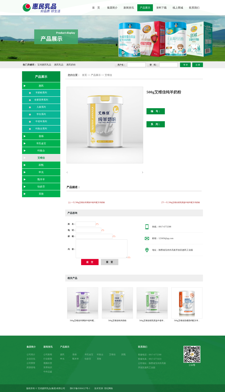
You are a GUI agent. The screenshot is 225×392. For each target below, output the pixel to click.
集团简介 (112, 7)
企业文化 (31, 359)
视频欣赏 (47, 363)
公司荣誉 (31, 363)
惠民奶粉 (71, 64)
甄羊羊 (41, 179)
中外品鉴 (47, 372)
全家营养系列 (41, 100)
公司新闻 (47, 354)
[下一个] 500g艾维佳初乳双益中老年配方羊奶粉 (180, 202)
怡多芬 (41, 186)
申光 (41, 172)
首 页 (96, 7)
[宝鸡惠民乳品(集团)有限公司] (41, 8)
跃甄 (41, 165)
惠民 (41, 85)
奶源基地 (31, 367)
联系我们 (194, 7)
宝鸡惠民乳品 (44, 64)
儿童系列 (41, 107)
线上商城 (178, 7)
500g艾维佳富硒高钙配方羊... (187, 320)
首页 (84, 75)
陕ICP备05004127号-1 (79, 388)
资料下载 (161, 7)
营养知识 (47, 367)
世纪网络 (108, 388)
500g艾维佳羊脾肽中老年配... (82, 320)
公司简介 (31, 354)
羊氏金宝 (41, 143)
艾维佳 (41, 157)
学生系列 (41, 114)
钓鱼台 (41, 150)
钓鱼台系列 (41, 128)
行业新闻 (47, 359)
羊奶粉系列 (41, 92)
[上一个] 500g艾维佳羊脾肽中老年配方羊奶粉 (86, 202)
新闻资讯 (129, 7)
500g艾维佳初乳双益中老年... (152, 320)
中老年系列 (41, 121)
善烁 (41, 136)
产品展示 (145, 7)
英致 (41, 193)
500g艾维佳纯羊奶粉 (117, 320)
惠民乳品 (58, 64)
